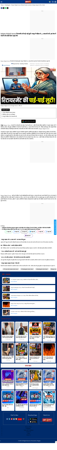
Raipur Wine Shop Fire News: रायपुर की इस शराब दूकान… (23, 303)
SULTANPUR (21, 407)
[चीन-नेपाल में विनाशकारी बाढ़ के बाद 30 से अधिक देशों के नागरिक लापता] (49, 397)
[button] (1, 2)
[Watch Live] (47, 421)
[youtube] (12, 419)
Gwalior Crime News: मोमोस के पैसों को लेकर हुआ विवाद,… (23, 311)
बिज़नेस (22, 386)
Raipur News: (7, 125)
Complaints (28, 428)
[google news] (14, 419)
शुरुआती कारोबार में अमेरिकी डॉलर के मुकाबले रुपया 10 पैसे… (49, 384)
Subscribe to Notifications (55, 227)
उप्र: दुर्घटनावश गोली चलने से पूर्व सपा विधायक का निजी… (21, 405)
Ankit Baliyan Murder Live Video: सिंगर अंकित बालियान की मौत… (25, 295)
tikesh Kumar (6, 65)
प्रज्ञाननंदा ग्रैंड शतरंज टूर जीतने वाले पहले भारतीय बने (35, 405)
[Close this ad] (56, 442)
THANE (7, 386)
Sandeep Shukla (24, 63)
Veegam (38, 440)
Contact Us (28, 431)
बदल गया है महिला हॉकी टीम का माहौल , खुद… (7, 405)
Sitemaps (20, 419)
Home (2, 5)
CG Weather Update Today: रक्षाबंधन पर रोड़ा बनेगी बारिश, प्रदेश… (25, 279)
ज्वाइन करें (9, 231)
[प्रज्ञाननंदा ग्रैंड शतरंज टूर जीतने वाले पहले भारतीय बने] (35, 397)
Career (28, 433)
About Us (28, 435)
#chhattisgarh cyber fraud (42, 269)
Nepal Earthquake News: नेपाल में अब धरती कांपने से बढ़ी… (23, 287)
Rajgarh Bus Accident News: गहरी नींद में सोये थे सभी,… (34, 385)
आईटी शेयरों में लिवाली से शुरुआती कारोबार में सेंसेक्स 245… (21, 384)
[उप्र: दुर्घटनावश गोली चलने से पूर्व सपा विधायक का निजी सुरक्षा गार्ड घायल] (22, 397)
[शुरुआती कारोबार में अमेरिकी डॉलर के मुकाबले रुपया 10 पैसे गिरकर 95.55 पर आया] (49, 376)
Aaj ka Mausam (14, 281)
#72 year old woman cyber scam (11, 269)
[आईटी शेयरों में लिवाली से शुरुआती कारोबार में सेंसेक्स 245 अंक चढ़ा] (22, 376)
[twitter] (9, 419)
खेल (7, 407)
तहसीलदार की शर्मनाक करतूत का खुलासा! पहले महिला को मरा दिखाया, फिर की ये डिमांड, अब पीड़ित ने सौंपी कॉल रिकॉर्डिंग (26, 227)
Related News (6, 319)
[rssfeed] (16, 419)
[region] (42, 20)
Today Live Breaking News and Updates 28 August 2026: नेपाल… (35, 337)
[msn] (23, 419)
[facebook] (7, 419)
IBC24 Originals (14, 289)
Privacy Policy (28, 427)
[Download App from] (33, 419)
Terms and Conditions (28, 430)
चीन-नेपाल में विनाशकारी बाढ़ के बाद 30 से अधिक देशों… (48, 405)
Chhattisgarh (7, 5)
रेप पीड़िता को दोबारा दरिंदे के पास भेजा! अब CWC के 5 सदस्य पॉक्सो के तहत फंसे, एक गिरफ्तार (21, 229)
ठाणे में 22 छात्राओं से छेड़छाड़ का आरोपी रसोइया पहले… (8, 384)
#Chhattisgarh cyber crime (27, 269)
